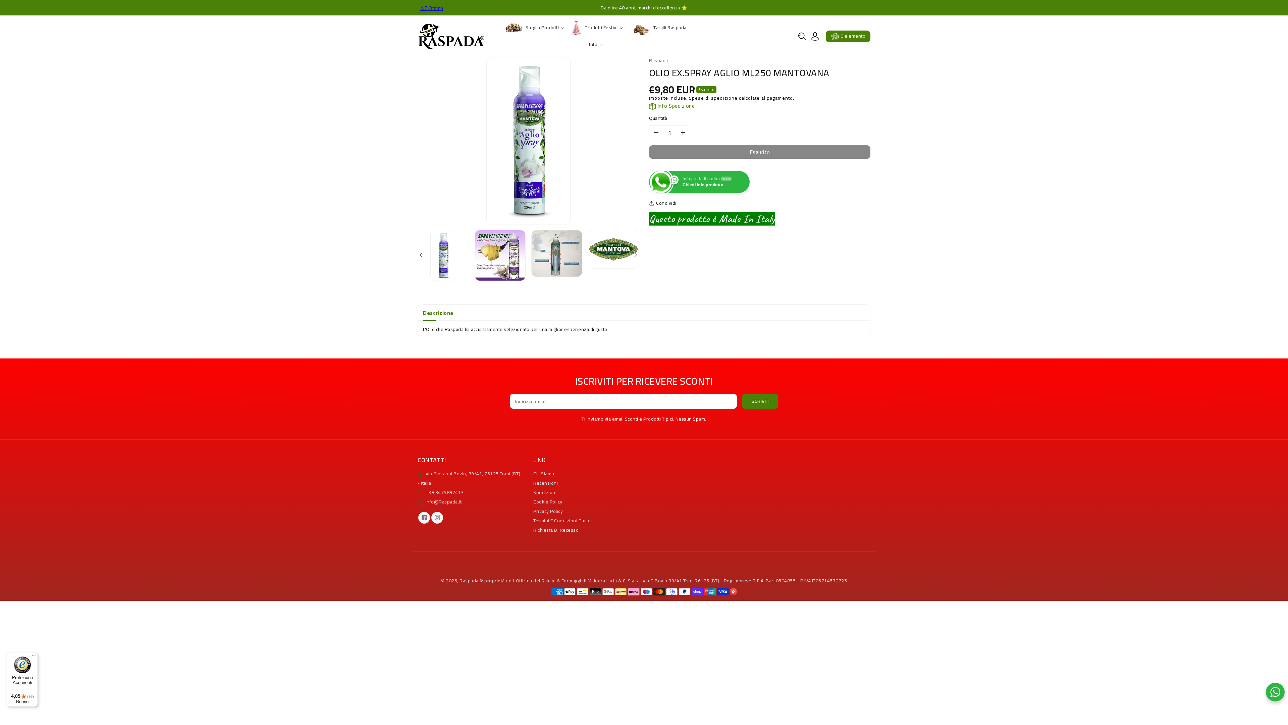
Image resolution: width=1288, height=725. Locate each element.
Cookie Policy (547, 501)
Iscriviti (760, 401)
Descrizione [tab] (438, 313)
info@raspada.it (444, 501)
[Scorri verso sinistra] (421, 255)
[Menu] (34, 657)
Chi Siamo (543, 473)
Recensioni (545, 483)
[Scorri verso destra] (635, 255)
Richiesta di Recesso (556, 530)
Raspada (469, 580)
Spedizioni (544, 492)
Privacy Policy (548, 511)
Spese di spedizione (713, 98)
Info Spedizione (675, 106)
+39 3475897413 (445, 492)
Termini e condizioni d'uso (562, 520)
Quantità (658, 118)
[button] (802, 36)
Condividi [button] (666, 203)
